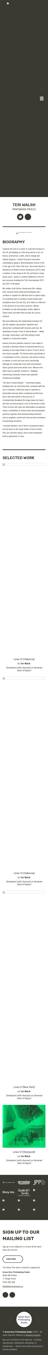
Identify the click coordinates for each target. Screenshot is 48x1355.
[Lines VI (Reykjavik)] (24, 1126)
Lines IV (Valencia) (24, 873)
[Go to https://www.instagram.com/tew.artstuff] (28, 217)
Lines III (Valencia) (24, 659)
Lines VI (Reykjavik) (24, 1151)
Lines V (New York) (24, 1087)
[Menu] (41, 98)
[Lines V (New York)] (24, 987)
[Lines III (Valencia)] (24, 559)
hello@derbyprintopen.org (13, 1286)
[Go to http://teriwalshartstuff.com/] (20, 217)
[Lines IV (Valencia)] (24, 773)
